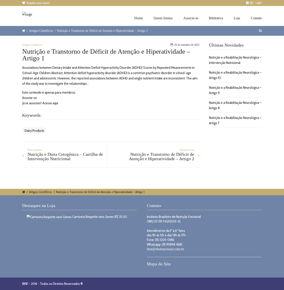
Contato (256, 18)
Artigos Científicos (41, 30)
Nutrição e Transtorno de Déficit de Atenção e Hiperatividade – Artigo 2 (161, 156)
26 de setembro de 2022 (186, 44)
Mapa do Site (159, 263)
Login (259, 2)
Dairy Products (34, 130)
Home (138, 18)
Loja (237, 18)
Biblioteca (216, 18)
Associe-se (190, 18)
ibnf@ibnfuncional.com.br (165, 249)
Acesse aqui (50, 103)
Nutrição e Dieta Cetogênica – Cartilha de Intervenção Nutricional (65, 156)
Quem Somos (163, 18)
